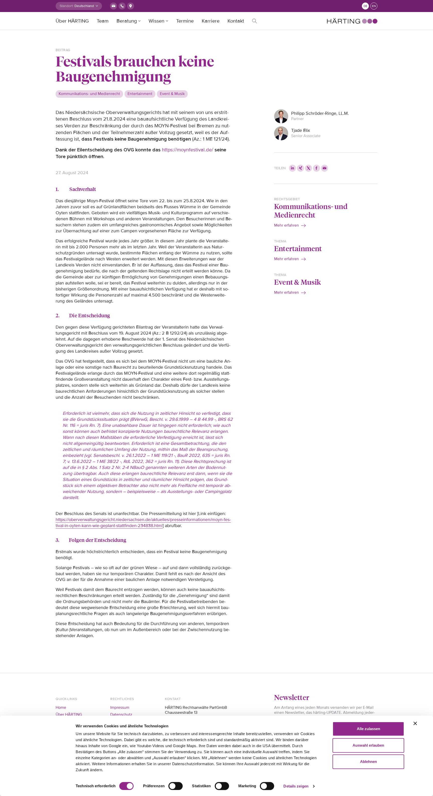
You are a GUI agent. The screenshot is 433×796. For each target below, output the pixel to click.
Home (61, 707)
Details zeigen (295, 786)
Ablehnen (368, 761)
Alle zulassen (368, 729)
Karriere (211, 21)
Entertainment (298, 248)
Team (103, 21)
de (365, 6)
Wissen (156, 21)
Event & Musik (297, 281)
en (374, 6)
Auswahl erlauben (368, 745)
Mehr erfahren (286, 225)
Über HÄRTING (72, 21)
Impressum (119, 707)
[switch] (175, 786)
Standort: (66, 6)
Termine (185, 21)
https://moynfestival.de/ (187, 150)
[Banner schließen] (415, 723)
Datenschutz (121, 714)
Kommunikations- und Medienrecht (311, 210)
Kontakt (236, 21)
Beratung (127, 21)
